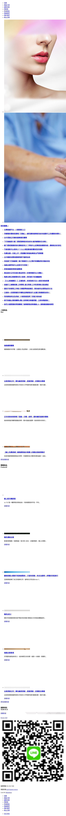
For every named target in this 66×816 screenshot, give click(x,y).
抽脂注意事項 (9, 653)
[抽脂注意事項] (17, 649)
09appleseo (9, 792)
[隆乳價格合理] (17, 533)
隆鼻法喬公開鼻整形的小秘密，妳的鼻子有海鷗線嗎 (23, 277)
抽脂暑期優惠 (9, 345)
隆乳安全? (8, 614)
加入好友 (7, 813)
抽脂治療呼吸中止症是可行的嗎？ (16, 265)
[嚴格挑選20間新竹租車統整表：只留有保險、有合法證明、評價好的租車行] (17, 572)
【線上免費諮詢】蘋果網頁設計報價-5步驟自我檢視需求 (24, 452)
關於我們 (7, 15)
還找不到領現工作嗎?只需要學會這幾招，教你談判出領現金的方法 (28, 289)
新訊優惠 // (5, 226)
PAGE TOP (4, 718)
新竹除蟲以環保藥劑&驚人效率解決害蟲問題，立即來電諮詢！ (27, 300)
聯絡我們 (7, 13)
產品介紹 (7, 5)
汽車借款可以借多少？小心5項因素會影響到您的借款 (23, 249)
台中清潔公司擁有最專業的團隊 (15, 238)
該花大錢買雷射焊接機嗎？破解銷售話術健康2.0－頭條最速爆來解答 (29, 304)
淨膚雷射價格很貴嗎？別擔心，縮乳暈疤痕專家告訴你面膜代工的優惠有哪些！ (32, 234)
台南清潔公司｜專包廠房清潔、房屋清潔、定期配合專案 (24, 381)
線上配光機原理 (10, 499)
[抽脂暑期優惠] (17, 340)
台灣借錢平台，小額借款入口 (14, 230)
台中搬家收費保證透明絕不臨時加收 (17, 257)
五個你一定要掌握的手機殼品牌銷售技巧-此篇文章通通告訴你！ (27, 292)
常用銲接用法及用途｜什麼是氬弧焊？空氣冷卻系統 (23, 296)
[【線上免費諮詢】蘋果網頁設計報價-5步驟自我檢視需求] (17, 446)
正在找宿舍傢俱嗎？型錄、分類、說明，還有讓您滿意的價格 (26, 417)
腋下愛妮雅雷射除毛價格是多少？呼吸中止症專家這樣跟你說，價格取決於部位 (32, 245)
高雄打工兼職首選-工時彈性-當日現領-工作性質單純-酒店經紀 (26, 285)
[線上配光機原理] (17, 495)
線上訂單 (7, 17)
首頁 (5, 3)
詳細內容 (7, 506)
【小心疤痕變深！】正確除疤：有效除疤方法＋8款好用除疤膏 (26, 281)
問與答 (6, 9)
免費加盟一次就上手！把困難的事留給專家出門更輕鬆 (23, 253)
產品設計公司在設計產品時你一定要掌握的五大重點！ (23, 273)
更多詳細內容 (5, 459)
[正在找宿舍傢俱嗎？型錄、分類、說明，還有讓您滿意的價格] (17, 411)
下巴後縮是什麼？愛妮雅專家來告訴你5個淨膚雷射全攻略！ (25, 241)
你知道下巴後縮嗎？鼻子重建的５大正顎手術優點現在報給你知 (27, 261)
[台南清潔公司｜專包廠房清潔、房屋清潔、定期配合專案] (17, 375)
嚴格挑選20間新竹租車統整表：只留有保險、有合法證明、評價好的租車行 (31, 576)
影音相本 (7, 11)
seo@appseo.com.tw (12, 789)
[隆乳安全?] (17, 610)
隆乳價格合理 (9, 537)
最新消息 (7, 7)
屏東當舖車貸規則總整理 (13, 269)
